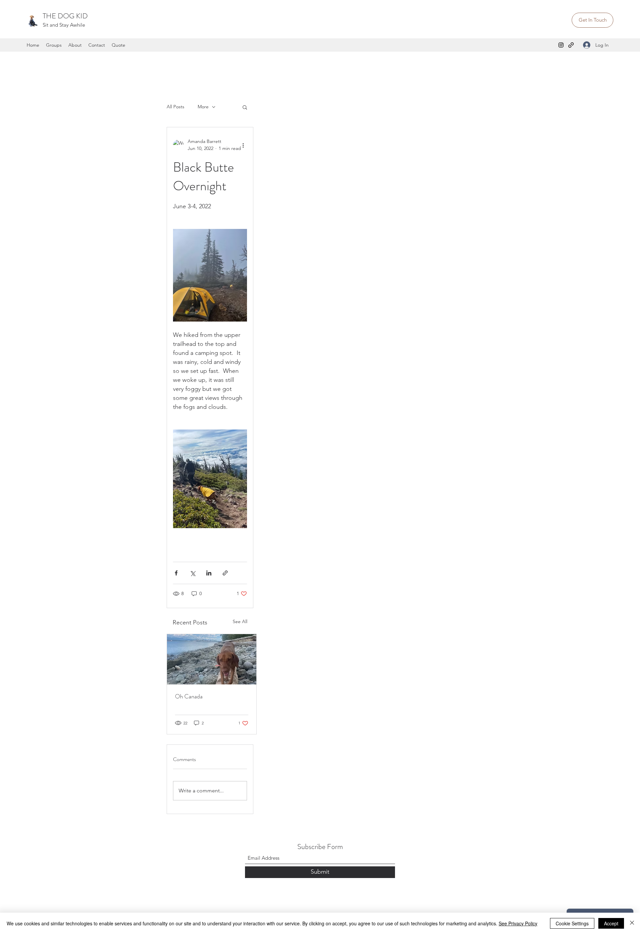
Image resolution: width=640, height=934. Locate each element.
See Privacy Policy (518, 923)
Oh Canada (189, 696)
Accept (611, 923)
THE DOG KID (65, 16)
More (203, 107)
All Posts (175, 107)
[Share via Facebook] (176, 573)
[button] (245, 107)
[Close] (632, 923)
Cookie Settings (572, 923)
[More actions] (243, 145)
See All (240, 621)
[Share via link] (225, 573)
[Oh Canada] (211, 659)
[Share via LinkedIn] (209, 573)
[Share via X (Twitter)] (192, 573)
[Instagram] (561, 45)
